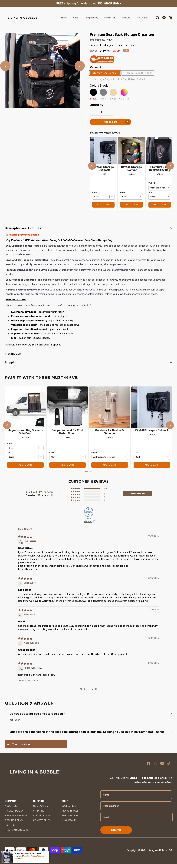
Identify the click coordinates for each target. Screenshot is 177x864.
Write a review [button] (138, 493)
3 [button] (88, 689)
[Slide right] (80, 66)
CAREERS (10, 825)
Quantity (96, 105)
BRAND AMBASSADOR (17, 830)
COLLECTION (69, 805)
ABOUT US (11, 805)
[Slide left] (5, 66)
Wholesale (69, 820)
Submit (116, 830)
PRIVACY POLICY (14, 810)
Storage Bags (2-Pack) (138, 73)
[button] (76, 18)
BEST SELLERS (70, 815)
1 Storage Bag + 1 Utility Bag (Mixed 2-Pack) (119, 79)
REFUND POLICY (14, 820)
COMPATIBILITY (42, 820)
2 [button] (85, 689)
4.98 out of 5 (45, 492)
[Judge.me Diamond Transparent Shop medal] (88, 512)
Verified (88, 521)
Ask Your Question (18, 744)
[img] (25, 536)
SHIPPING (38, 810)
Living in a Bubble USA (160, 850)
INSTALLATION (41, 815)
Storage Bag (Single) (105, 73)
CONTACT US (40, 805)
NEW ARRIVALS (70, 810)
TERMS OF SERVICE (16, 815)
